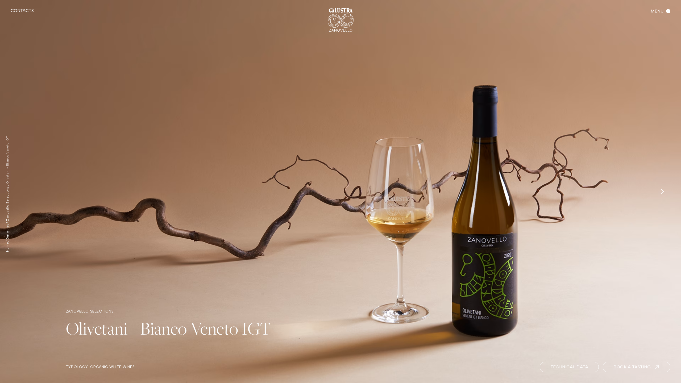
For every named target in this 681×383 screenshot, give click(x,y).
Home (7, 247)
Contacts (22, 10)
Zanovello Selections (7, 203)
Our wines (7, 231)
